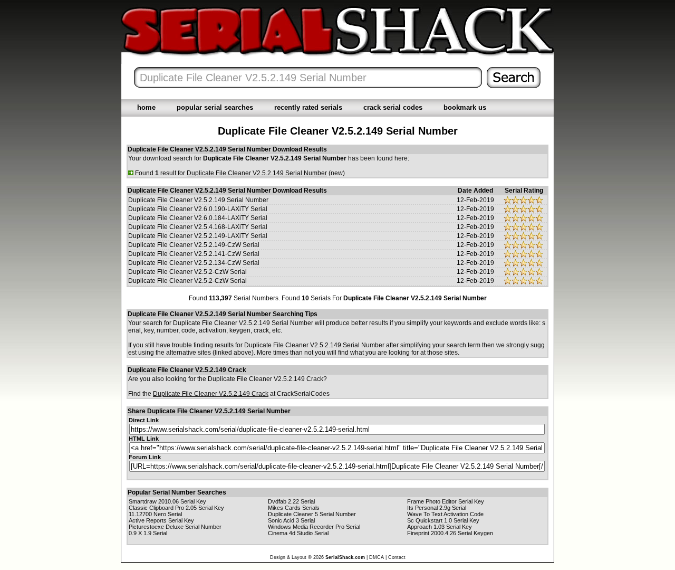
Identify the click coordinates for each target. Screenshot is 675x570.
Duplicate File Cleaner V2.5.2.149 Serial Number (198, 200)
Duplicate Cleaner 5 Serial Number (312, 514)
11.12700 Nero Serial (155, 514)
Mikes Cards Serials (294, 508)
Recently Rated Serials (308, 107)
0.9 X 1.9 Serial (148, 533)
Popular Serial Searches (215, 107)
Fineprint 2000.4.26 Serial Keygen (450, 533)
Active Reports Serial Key (161, 520)
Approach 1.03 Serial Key (439, 527)
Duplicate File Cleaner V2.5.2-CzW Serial (187, 272)
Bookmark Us (464, 107)
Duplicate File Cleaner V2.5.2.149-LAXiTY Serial (197, 236)
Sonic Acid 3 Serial (291, 520)
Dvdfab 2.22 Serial (291, 501)
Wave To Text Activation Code (445, 514)
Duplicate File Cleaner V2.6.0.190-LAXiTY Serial (197, 209)
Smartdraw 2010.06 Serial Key (167, 501)
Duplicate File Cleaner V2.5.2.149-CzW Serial (193, 245)
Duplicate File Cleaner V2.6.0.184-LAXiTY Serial (197, 218)
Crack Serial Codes (392, 107)
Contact (397, 557)
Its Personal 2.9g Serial (436, 508)
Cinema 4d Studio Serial (298, 533)
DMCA (376, 557)
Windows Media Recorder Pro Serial (314, 527)
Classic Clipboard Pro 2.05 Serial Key (176, 508)
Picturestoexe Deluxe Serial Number (175, 527)
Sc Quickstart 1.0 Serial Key (443, 520)
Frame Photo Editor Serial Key (445, 501)
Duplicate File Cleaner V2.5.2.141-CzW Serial (193, 254)
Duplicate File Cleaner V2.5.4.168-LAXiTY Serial (197, 227)
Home (146, 107)
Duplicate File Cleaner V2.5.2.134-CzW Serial (193, 263)
